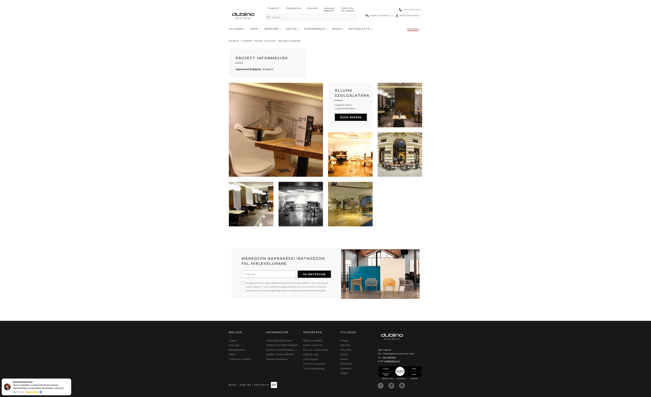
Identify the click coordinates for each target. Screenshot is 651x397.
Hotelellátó (360, 28)
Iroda (337, 28)
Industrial (345, 345)
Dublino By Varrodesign (347, 9)
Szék (254, 28)
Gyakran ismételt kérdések (280, 349)
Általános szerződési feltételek (282, 345)
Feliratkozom (314, 274)
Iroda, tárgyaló (310, 359)
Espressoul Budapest (289, 40)
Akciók (413, 28)
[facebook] (381, 385)
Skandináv (345, 368)
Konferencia (315, 28)
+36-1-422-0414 (389, 357)
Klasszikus (345, 349)
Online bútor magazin (240, 359)
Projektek (273, 8)
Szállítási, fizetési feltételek (280, 354)
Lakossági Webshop (329, 9)
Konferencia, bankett (314, 363)
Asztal (292, 28)
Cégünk (233, 340)
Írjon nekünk (351, 117)
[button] (71, 379)
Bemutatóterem (237, 349)
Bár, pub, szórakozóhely (315, 349)
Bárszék (272, 28)
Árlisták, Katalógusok (277, 359)
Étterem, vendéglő (312, 340)
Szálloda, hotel (311, 354)
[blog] (402, 385)
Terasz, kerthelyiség (313, 368)
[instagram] (391, 385)
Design (344, 354)
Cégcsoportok (293, 8)
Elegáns (344, 372)
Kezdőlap (234, 40)
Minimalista (346, 363)
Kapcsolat (312, 8)
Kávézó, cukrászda (265, 40)
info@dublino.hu (392, 361)
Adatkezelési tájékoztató (279, 340)
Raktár (232, 354)
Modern (344, 359)
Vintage (344, 340)
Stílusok (236, 28)
